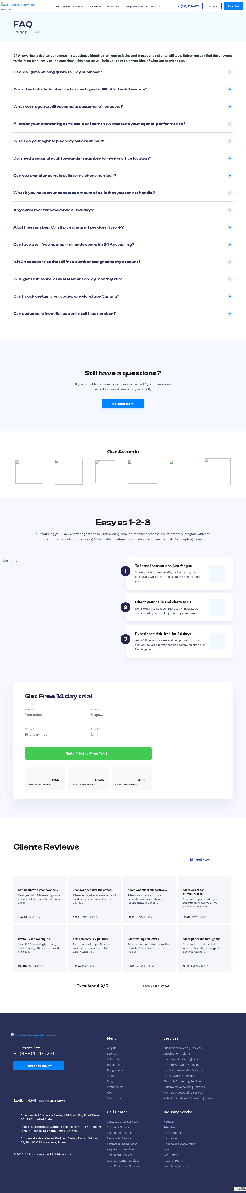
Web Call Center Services (123, 1160)
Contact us (114, 1098)
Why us (66, 6)
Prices (144, 6)
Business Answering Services (182, 1048)
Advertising (170, 1127)
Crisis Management (175, 1166)
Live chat (233, 6)
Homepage (20, 32)
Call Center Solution (120, 1133)
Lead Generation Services (123, 1166)
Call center (95, 6)
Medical (168, 1121)
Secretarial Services (120, 1138)
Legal (166, 1149)
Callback (212, 6)
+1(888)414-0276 (188, 6)
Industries (113, 6)
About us (155, 6)
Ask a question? (123, 403)
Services (78, 6)
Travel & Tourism (174, 1160)
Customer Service (118, 1127)
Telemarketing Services (122, 1144)
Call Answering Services (179, 1076)
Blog (110, 1081)
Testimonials (115, 1087)
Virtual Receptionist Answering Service (188, 1098)
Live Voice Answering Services (183, 1070)
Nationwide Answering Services (184, 1087)
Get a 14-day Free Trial (87, 753)
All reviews (199, 859)
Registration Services (120, 1149)
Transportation (173, 1133)
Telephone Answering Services (183, 1059)
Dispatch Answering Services (182, 1081)
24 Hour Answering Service (181, 1064)
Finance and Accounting (179, 1144)
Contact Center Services (122, 1121)
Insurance (170, 1138)
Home (57, 6)
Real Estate (170, 1155)
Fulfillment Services (120, 1155)
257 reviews (161, 985)
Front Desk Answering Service (183, 1092)
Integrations (132, 6)
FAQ (109, 1092)
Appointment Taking (176, 1053)
